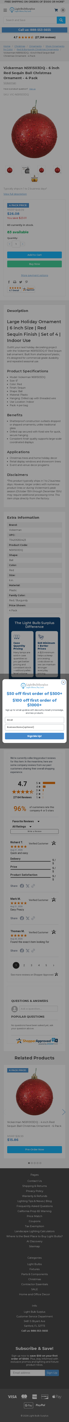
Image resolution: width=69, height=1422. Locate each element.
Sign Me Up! (34, 736)
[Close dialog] (63, 682)
